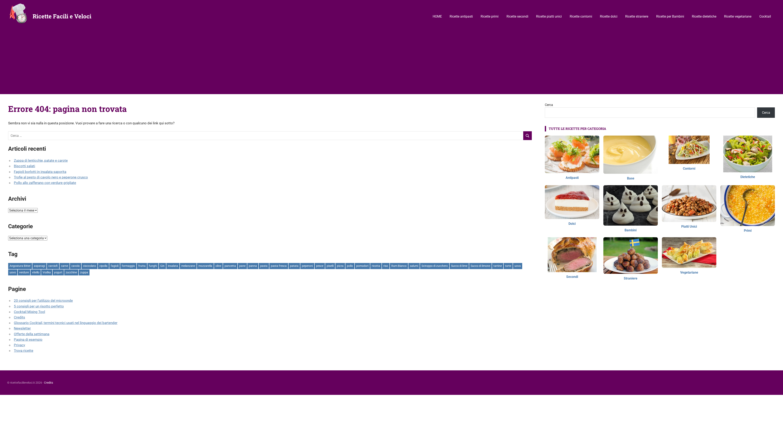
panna (253, 265)
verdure (24, 272)
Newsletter (22, 328)
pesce (319, 265)
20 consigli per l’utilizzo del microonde (43, 300)
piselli (330, 265)
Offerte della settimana (31, 334)
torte (508, 265)
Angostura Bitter (20, 265)
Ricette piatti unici (549, 16)
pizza (340, 265)
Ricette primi (490, 16)
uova (517, 265)
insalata (173, 265)
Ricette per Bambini (670, 16)
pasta (264, 265)
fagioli (114, 265)
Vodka (47, 272)
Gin (162, 265)
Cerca (549, 105)
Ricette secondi (517, 16)
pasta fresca (279, 265)
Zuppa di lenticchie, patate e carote (41, 160)
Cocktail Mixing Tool (29, 312)
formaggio (128, 265)
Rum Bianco (399, 265)
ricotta (376, 265)
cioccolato (89, 265)
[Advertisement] (391, 63)
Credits (19, 317)
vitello (35, 272)
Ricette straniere (636, 16)
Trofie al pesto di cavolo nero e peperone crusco (51, 177)
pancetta (230, 265)
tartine (497, 265)
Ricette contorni (581, 16)
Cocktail (765, 16)
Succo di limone (480, 265)
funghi (153, 265)
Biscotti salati (24, 166)
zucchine (71, 272)
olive (218, 265)
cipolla (103, 265)
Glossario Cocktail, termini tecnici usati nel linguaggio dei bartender (65, 323)
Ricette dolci (608, 16)
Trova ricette (23, 351)
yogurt (58, 272)
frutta (142, 265)
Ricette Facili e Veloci (62, 16)
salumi (414, 265)
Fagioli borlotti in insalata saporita (40, 172)
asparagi (39, 265)
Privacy (19, 345)
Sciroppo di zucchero (434, 265)
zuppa (84, 272)
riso (385, 265)
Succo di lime (459, 265)
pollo (350, 265)
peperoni (307, 265)
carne (64, 265)
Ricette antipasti (461, 16)
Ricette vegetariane (737, 16)
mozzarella (205, 265)
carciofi (53, 265)
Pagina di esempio (28, 339)
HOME (437, 16)
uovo (13, 272)
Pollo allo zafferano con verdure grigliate (45, 183)
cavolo (75, 265)
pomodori (362, 265)
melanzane (188, 265)
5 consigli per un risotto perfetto (39, 306)
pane (242, 265)
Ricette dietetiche (704, 16)
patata (294, 265)
